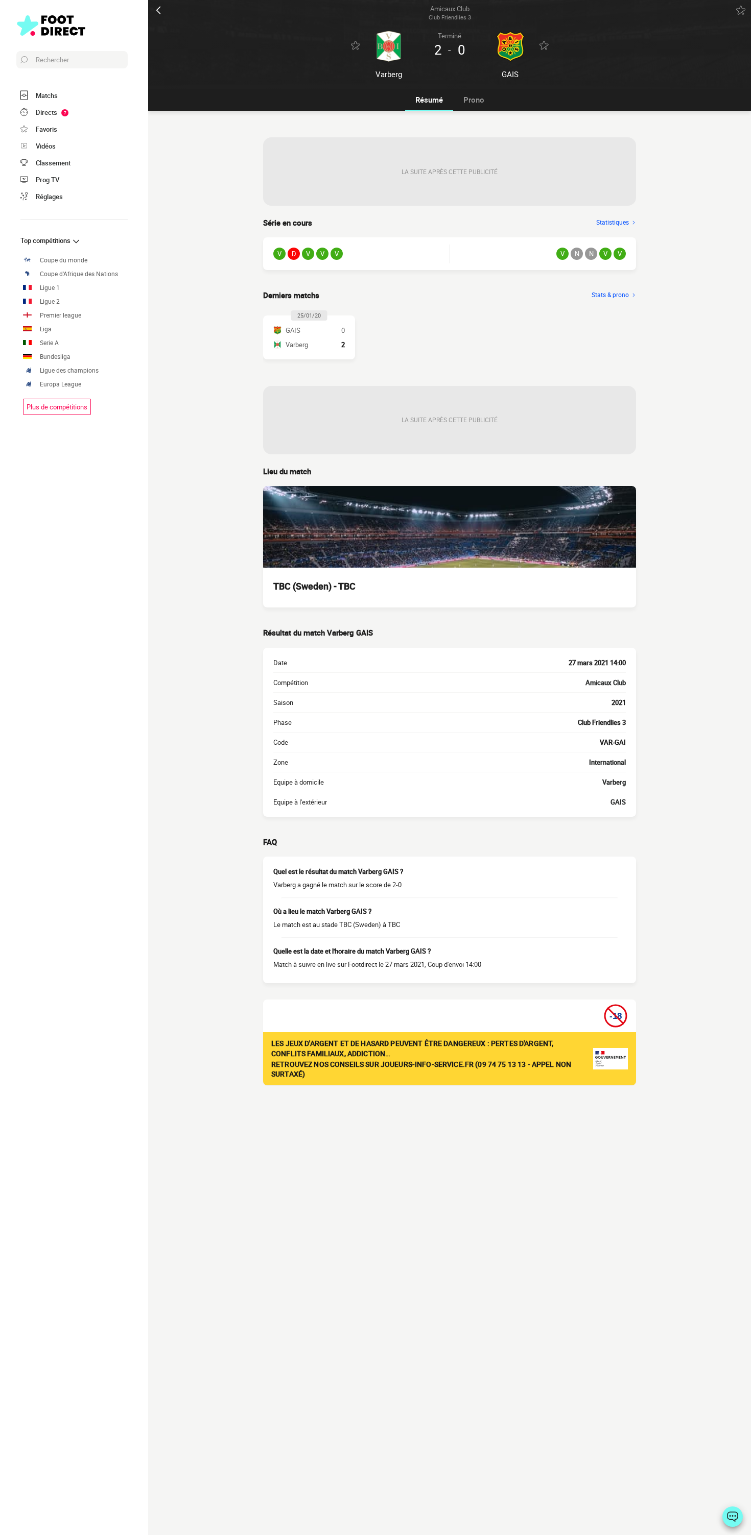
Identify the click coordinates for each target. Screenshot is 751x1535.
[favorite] (741, 10)
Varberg (614, 782)
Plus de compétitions (57, 406)
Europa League (60, 384)
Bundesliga (55, 356)
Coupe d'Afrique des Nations (79, 274)
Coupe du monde (63, 260)
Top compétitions (46, 240)
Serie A (49, 342)
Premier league (60, 315)
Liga (46, 329)
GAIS (618, 802)
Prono (473, 99)
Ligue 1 (50, 287)
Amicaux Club (605, 682)
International (607, 762)
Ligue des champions (69, 370)
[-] (732, 1516)
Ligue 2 (50, 301)
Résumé (429, 99)
